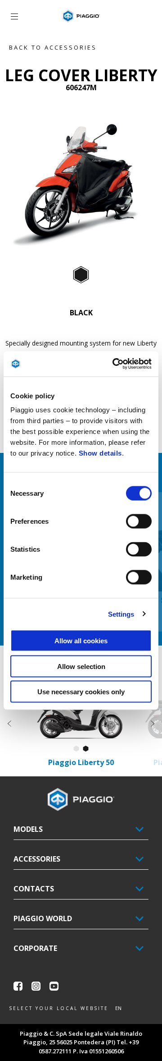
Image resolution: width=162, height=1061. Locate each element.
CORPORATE (35, 948)
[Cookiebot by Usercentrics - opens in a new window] (114, 364)
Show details (100, 453)
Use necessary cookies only (81, 692)
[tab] (81, 275)
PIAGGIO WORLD (43, 918)
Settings (121, 614)
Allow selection (81, 666)
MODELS (28, 829)
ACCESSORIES (37, 858)
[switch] (139, 521)
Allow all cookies (81, 641)
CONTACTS (34, 888)
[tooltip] (81, 275)
